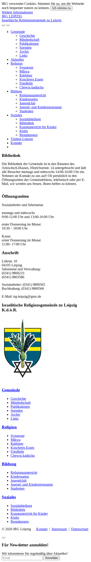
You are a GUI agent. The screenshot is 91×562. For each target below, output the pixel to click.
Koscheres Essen (31, 79)
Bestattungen (28, 135)
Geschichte (27, 36)
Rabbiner (25, 75)
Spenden (25, 47)
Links (23, 55)
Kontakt (16, 143)
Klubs (23, 131)
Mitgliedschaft (29, 39)
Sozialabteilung (30, 119)
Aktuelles (17, 59)
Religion (17, 63)
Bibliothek (26, 123)
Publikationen (29, 43)
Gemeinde (18, 32)
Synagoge (26, 67)
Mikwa (24, 71)
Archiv (24, 51)
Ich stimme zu (61, 8)
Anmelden (51, 558)
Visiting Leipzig (22, 139)
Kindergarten (28, 99)
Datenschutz (79, 529)
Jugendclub (27, 103)
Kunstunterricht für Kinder (38, 127)
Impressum (59, 529)
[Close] (3, 537)
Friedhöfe (26, 83)
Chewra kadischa (31, 87)
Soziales (16, 115)
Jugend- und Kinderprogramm (40, 107)
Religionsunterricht (32, 95)
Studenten (26, 111)
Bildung (16, 91)
